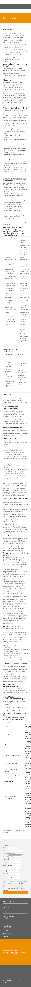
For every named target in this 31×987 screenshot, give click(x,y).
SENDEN (15, 892)
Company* (5, 859)
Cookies (4, 953)
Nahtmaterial (6, 915)
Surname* (5, 856)
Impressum (5, 952)
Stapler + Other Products (9, 916)
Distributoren (6, 907)
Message (5, 879)
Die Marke (6, 904)
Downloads (6, 936)
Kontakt (5, 906)
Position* (5, 862)
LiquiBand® (6, 929)
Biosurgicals (6, 917)
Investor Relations (7, 927)
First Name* (6, 853)
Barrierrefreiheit (23, 952)
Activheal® (6, 930)
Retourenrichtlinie (15, 952)
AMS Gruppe (6, 925)
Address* (5, 868)
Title (4, 848)
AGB (9, 952)
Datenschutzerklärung (8, 881)
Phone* (5, 874)
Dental (5, 918)
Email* (4, 871)
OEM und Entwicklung (8, 926)
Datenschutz (9, 953)
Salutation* (5, 850)
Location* (5, 865)
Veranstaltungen (7, 908)
